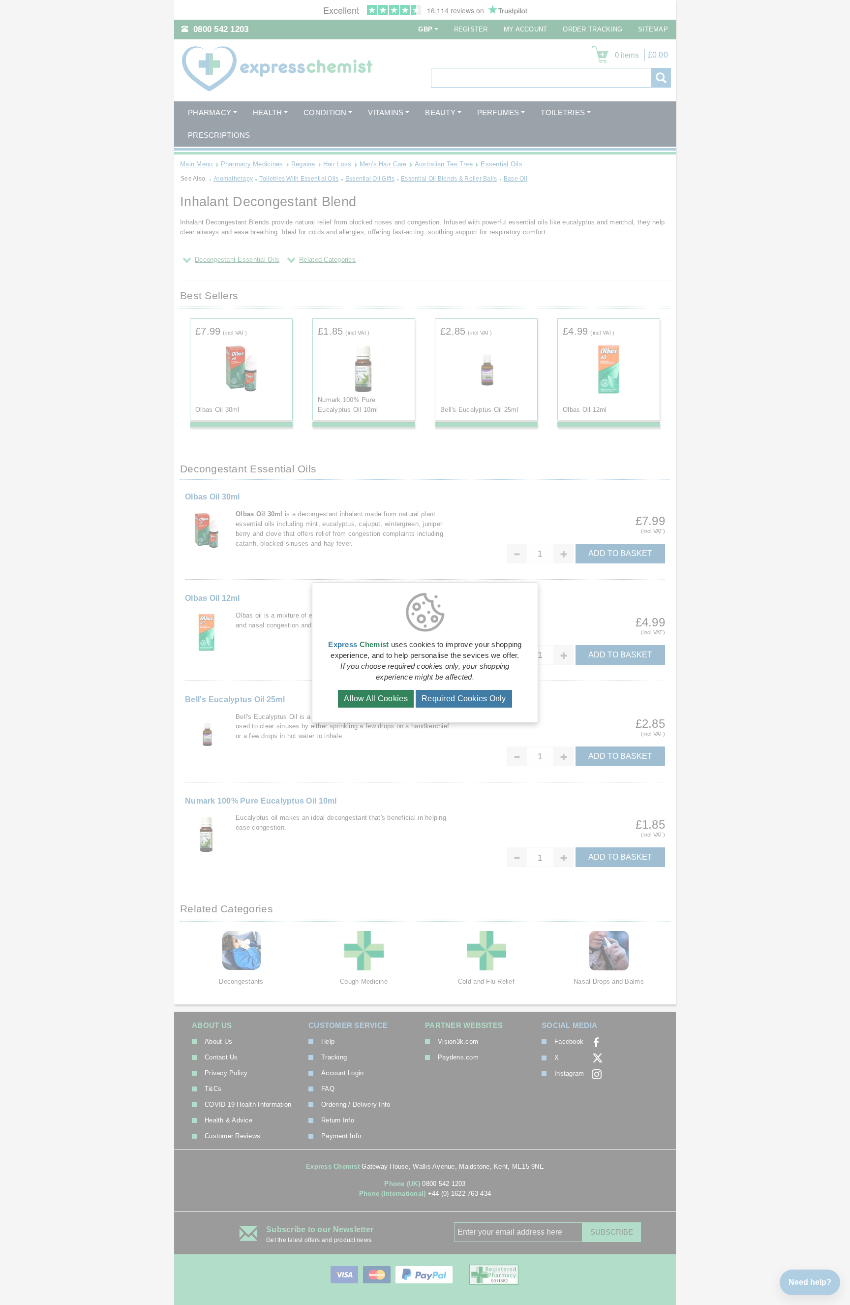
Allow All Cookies (376, 698)
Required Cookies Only (464, 698)
